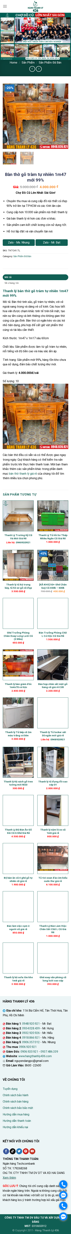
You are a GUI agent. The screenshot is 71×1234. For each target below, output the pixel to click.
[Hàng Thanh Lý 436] (35, 6)
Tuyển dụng (10, 1089)
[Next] (62, 116)
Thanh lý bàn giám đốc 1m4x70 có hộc (18, 686)
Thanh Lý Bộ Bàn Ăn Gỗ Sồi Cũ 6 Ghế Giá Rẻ (18, 831)
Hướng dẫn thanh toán (17, 1121)
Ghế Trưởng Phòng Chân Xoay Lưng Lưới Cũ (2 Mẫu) (18, 635)
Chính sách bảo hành (15, 1095)
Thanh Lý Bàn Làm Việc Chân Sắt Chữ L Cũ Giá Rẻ (52, 929)
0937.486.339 (49, 1051)
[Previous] (8, 116)
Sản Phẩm (28, 62)
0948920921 (23, 542)
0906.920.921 (28, 1047)
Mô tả (8, 277)
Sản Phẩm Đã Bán (50, 62)
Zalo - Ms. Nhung (18, 242)
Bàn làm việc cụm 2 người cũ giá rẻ (18, 927)
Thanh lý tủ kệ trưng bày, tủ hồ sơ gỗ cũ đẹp (18, 586)
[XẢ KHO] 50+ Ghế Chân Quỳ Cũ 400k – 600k (53, 586)
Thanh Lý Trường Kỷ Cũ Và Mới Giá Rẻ (18, 537)
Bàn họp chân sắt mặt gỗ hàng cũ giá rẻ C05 (52, 686)
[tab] (35, 277)
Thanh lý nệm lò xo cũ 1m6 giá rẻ (53, 831)
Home (13, 62)
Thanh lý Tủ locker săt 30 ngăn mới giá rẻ (53, 734)
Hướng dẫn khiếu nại (15, 1127)
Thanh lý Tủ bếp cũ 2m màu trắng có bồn (18, 734)
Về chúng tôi (12, 283)
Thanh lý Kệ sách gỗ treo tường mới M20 (18, 783)
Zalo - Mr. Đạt (51, 242)
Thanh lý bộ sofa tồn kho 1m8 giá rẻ (18, 979)
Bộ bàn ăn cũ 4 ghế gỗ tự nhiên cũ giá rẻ (18, 879)
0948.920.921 (31, 1023)
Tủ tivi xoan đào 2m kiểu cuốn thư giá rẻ (52, 879)
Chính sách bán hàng (15, 1101)
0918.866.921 (31, 1037)
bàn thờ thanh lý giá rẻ (23, 473)
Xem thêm (9, 1177)
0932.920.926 (31, 1033)
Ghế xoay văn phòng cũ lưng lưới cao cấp (53, 979)
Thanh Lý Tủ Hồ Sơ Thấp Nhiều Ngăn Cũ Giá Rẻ (52, 537)
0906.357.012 (31, 1042)
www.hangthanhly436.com (35, 1056)
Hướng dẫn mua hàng (16, 1114)
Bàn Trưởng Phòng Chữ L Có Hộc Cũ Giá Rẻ (53, 634)
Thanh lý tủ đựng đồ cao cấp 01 (52, 783)
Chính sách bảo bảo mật (18, 1108)
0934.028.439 (31, 1028)
